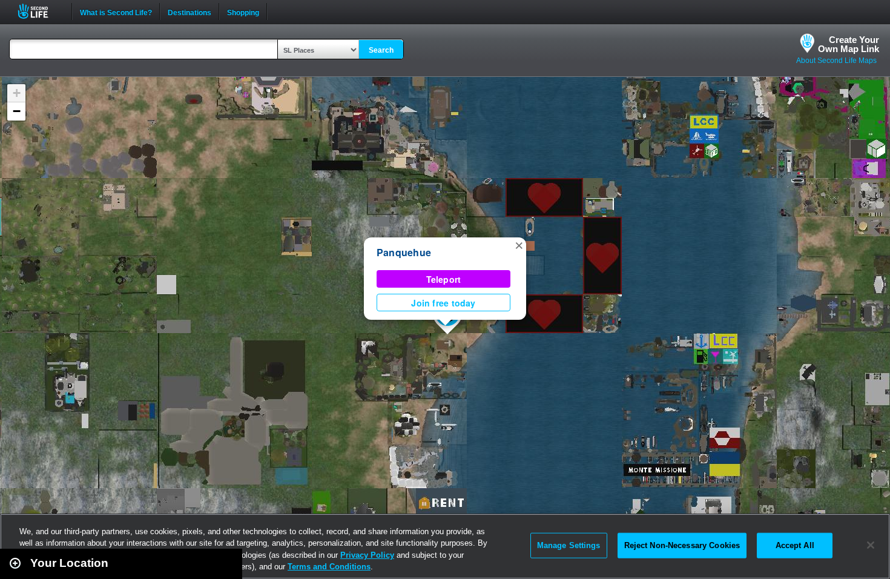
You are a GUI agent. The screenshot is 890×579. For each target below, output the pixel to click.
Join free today (443, 303)
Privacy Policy (367, 555)
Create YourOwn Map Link (848, 44)
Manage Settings (569, 545)
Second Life (39, 11)
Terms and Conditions (329, 566)
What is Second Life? (116, 11)
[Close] (870, 545)
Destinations (189, 11)
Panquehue (404, 252)
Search (381, 50)
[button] (519, 244)
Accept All (795, 545)
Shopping (243, 11)
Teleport (443, 279)
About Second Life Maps (836, 60)
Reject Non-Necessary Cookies (682, 545)
